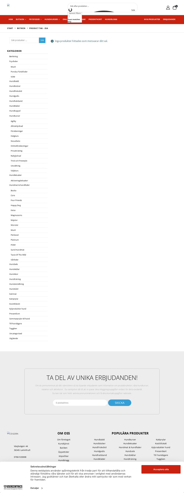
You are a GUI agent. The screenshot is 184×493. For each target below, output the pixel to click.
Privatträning (16, 150)
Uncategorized (15, 333)
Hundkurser (51, 19)
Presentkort (95, 19)
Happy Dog (16, 205)
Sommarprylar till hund (19, 318)
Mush (13, 66)
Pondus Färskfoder (19, 71)
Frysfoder (34, 19)
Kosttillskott (14, 304)
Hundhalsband (15, 101)
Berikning (13, 56)
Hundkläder (14, 106)
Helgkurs (15, 136)
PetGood (15, 235)
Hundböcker (14, 86)
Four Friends (16, 200)
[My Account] (168, 7)
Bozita (13, 190)
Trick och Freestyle (19, 160)
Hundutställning (16, 284)
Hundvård (13, 289)
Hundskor (13, 274)
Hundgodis (14, 96)
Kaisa (13, 210)
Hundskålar (14, 269)
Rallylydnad (16, 156)
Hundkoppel (14, 110)
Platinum (15, 240)
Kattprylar (13, 298)
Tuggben (13, 328)
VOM (13, 76)
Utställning (15, 165)
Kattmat (13, 294)
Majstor (14, 220)
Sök (42, 40)
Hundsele (13, 264)
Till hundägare (15, 323)
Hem (11, 19)
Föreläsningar (17, 131)
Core (13, 195)
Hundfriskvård (15, 91)
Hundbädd (14, 81)
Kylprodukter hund (17, 308)
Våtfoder (15, 259)
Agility (13, 121)
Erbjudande (169, 19)
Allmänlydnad (17, 126)
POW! (13, 245)
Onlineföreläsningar (19, 146)
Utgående (13, 338)
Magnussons (16, 215)
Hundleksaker (15, 175)
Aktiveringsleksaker (19, 180)
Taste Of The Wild (18, 254)
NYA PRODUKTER (152, 19)
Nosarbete (15, 141)
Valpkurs (15, 170)
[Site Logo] (20, 7)
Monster (14, 225)
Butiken (20, 19)
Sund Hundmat (17, 249)
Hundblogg (111, 19)
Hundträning (15, 279)
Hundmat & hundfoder (19, 185)
